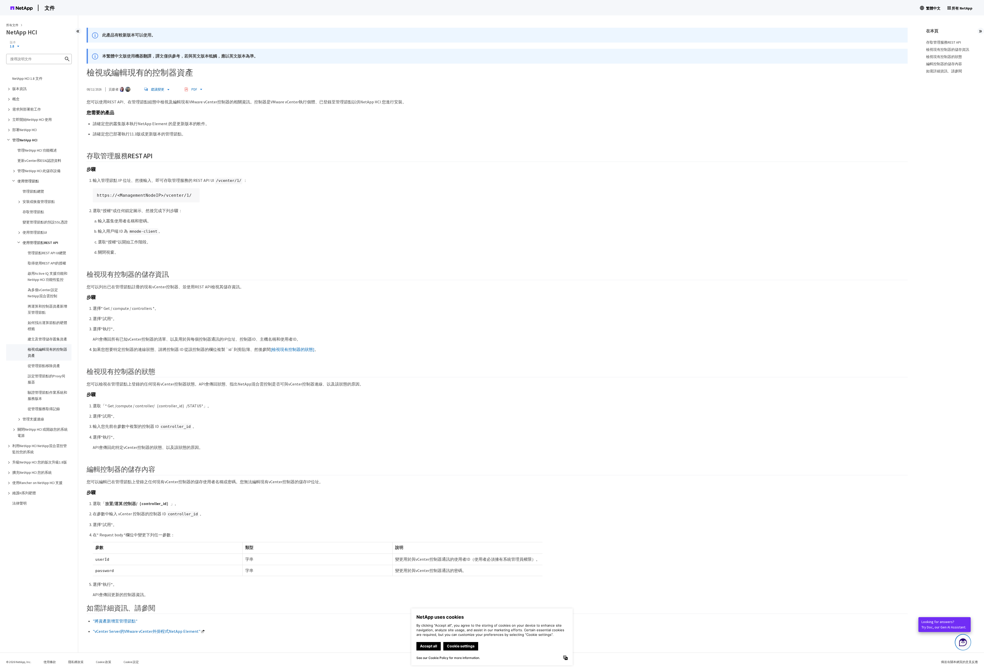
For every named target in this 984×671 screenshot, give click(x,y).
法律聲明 (19, 503)
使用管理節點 (28, 181)
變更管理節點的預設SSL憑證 (45, 222)
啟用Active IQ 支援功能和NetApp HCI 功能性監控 (47, 276)
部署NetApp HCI (24, 129)
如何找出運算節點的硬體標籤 (47, 325)
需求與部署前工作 (26, 109)
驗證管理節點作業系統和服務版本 (47, 395)
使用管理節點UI (35, 232)
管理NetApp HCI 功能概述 (37, 150)
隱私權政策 (76, 662)
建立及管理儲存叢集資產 (47, 339)
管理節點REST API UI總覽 (47, 253)
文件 (50, 8)
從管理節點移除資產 (44, 365)
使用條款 (50, 662)
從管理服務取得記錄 (44, 409)
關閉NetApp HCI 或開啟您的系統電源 (42, 432)
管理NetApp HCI (24, 140)
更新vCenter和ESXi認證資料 (39, 160)
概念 (15, 99)
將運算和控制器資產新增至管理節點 (47, 309)
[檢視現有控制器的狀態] (292, 349)
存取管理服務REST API (943, 42)
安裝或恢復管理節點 (39, 201)
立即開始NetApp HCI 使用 (32, 119)
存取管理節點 (33, 212)
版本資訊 (19, 88)
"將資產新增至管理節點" (115, 621)
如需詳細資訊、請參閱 (944, 71)
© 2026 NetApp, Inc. (18, 662)
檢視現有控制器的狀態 (944, 56)
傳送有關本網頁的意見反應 (959, 662)
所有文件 (12, 25)
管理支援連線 (33, 419)
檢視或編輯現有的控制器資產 (47, 352)
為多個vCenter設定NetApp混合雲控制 (43, 293)
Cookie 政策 (103, 662)
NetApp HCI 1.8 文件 (27, 78)
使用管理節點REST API (40, 242)
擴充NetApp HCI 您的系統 (32, 472)
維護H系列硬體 (24, 493)
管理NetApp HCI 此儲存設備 (38, 171)
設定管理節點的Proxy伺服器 (46, 379)
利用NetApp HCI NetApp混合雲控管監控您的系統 (39, 448)
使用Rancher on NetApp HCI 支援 (37, 482)
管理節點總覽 (33, 191)
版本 (13, 42)
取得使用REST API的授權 (47, 263)
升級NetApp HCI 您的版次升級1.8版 (39, 462)
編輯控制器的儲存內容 (944, 64)
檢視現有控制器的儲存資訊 (947, 49)
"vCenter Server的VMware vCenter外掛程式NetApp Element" (146, 631)
